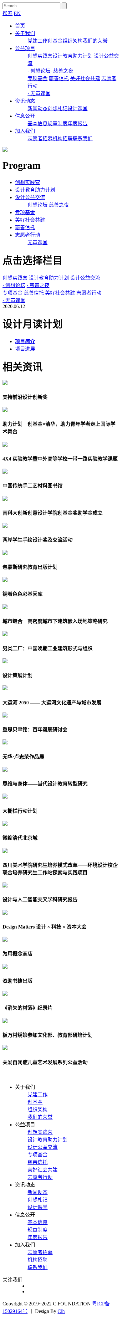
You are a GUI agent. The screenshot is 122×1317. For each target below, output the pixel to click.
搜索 (8, 13)
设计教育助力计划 (73, 56)
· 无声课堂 (39, 93)
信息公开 (25, 116)
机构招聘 (63, 138)
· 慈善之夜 (61, 71)
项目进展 (25, 349)
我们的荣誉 (95, 41)
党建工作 (38, 41)
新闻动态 (38, 108)
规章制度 (58, 123)
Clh (61, 1311)
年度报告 (78, 123)
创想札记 (58, 108)
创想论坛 (38, 205)
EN (17, 13)
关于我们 (25, 33)
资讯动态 (25, 101)
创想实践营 (40, 56)
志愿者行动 (27, 235)
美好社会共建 (85, 78)
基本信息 (38, 123)
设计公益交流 (30, 197)
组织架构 (73, 41)
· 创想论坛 (39, 71)
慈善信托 (59, 78)
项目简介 (25, 341)
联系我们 (83, 138)
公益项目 (25, 48)
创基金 (55, 41)
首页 (20, 25)
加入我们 (25, 131)
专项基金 (38, 78)
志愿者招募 (40, 138)
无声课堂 (38, 242)
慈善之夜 (59, 205)
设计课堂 (78, 108)
